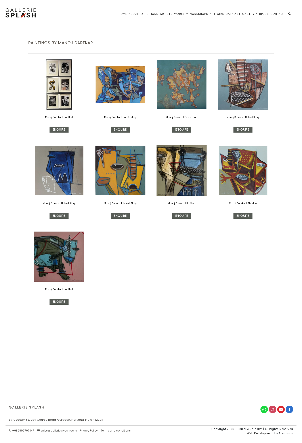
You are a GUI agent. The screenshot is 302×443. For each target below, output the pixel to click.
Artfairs (217, 14)
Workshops (198, 14)
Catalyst (233, 14)
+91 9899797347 (22, 430)
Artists (166, 14)
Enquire (59, 129)
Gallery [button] (248, 14)
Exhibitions (149, 14)
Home (123, 14)
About (134, 14)
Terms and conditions (116, 430)
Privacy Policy (89, 430)
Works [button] (180, 14)
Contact (278, 14)
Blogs (264, 14)
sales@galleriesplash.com (58, 430)
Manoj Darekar (53, 117)
